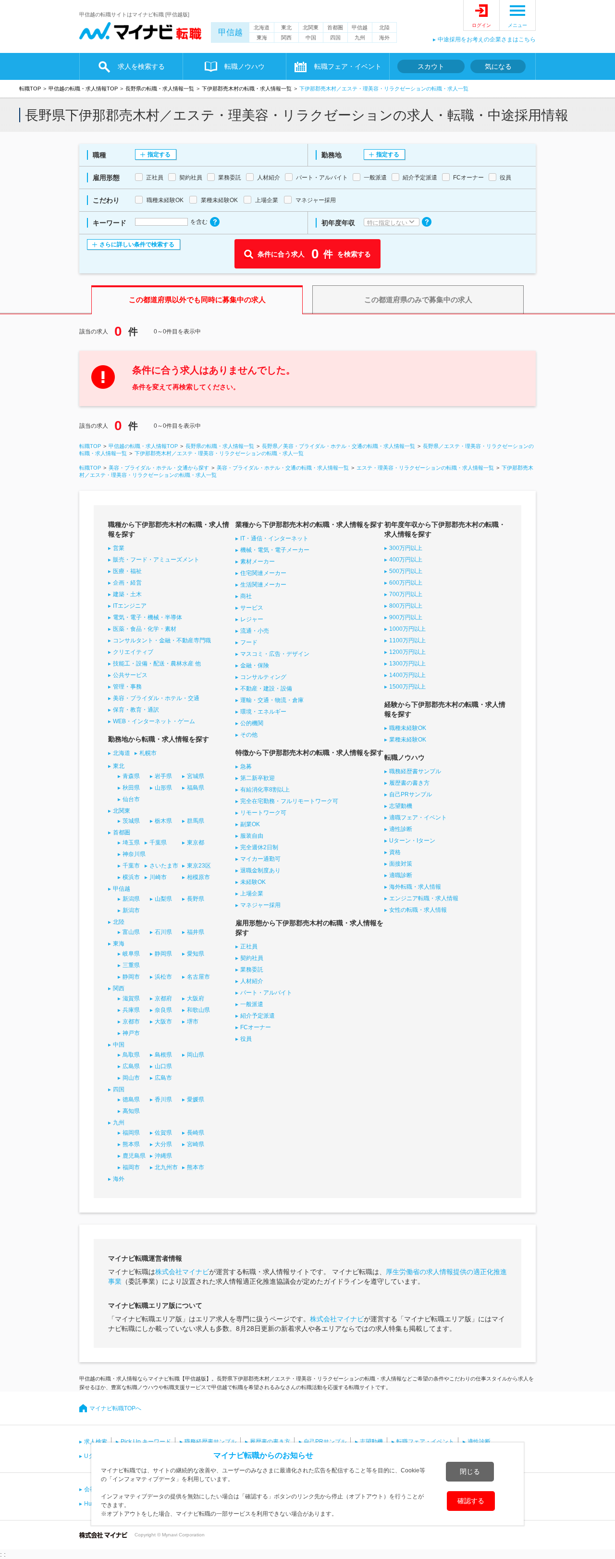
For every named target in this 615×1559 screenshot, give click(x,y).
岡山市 (131, 1077)
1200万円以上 (407, 652)
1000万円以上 (407, 629)
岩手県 (163, 776)
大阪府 (195, 998)
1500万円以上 (407, 686)
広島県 (131, 1066)
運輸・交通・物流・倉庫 (272, 700)
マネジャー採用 (260, 905)
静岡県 (163, 953)
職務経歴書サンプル (415, 771)
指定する (159, 154)
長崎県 (195, 1132)
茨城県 (131, 821)
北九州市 (166, 1167)
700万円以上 (405, 594)
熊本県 (131, 1144)
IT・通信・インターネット (274, 538)
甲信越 (230, 32)
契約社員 (251, 958)
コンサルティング (263, 677)
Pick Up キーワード (146, 1441)
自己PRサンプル (410, 794)
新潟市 (131, 910)
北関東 (311, 27)
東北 (286, 27)
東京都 (195, 842)
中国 (311, 37)
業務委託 (251, 969)
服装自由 (251, 835)
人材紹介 (251, 981)
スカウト (431, 66)
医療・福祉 (127, 571)
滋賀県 (131, 998)
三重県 (131, 965)
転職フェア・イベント (425, 1441)
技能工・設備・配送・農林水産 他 (157, 663)
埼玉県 (131, 842)
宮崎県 (195, 1144)
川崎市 (158, 877)
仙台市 (131, 799)
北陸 (384, 27)
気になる (498, 66)
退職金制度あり (260, 870)
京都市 (131, 1021)
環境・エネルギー (263, 711)
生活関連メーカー (263, 584)
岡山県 (195, 1054)
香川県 (163, 1099)
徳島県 (131, 1099)
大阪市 (163, 1021)
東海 (262, 37)
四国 (335, 37)
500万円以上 (405, 571)
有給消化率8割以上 (265, 789)
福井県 (195, 932)
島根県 (163, 1054)
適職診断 (400, 875)
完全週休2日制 (259, 847)
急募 (246, 766)
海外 (384, 37)
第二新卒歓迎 (257, 778)
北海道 (262, 27)
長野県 (195, 898)
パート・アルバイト (266, 992)
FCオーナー (255, 1027)
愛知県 (195, 953)
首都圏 (335, 27)
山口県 (163, 1066)
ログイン (481, 25)
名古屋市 (198, 976)
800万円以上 (405, 605)
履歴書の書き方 (409, 783)
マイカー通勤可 (260, 859)
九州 (360, 37)
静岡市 (131, 976)
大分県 (163, 1144)
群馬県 (195, 821)
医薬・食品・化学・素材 (144, 629)
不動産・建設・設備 (266, 688)
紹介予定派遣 (257, 1015)
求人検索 (95, 1441)
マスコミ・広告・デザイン (274, 654)
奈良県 (163, 1010)
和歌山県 (198, 1010)
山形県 (163, 787)
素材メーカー (257, 561)
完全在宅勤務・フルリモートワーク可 (289, 801)
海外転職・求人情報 (415, 886)
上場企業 (251, 893)
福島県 (195, 787)
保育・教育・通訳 (136, 709)
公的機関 (251, 723)
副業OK (250, 824)
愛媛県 (195, 1099)
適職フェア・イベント (418, 817)
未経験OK (253, 882)
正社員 (249, 946)
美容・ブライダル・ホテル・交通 (156, 698)
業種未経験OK (407, 739)
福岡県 (131, 1132)
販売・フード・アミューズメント (156, 559)
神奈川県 (134, 854)
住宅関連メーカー (263, 573)
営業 (118, 548)
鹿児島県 (134, 1155)
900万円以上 (405, 617)
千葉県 (158, 842)
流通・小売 (254, 630)
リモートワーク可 (263, 812)
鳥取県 (131, 1054)
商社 (246, 596)
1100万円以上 (407, 640)
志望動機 (400, 806)
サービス (251, 607)
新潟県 (131, 898)
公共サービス (130, 675)
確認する (470, 1501)
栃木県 (163, 821)
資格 (395, 852)
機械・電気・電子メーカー (274, 550)
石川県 (163, 932)
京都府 (163, 998)
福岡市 (131, 1167)
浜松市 (163, 976)
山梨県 (163, 898)
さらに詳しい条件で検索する (136, 244)
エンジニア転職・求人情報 (423, 898)
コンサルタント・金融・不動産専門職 (162, 640)
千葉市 (131, 865)
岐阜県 (131, 953)
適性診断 (400, 829)
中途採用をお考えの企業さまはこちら (487, 39)
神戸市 (131, 1033)
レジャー (251, 619)
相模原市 (198, 877)
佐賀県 (163, 1132)
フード (249, 642)
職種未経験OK (407, 728)
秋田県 (131, 787)
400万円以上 (405, 559)
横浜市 (131, 877)
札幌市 (148, 753)
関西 (286, 37)
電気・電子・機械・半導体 (147, 617)
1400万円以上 (407, 675)
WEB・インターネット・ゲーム (154, 721)
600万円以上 (405, 582)
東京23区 (199, 865)
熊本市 (195, 1167)
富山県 (131, 932)
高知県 (131, 1111)
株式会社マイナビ (182, 1272)
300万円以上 (405, 548)
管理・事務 (127, 686)
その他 (249, 734)
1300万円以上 (407, 663)
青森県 (131, 776)
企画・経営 (127, 582)
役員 (246, 1038)
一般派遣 (251, 1004)
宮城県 (195, 776)
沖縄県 (163, 1155)
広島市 (163, 1077)
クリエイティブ (133, 652)
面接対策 (400, 863)
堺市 (192, 1021)
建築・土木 (127, 594)
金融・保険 (254, 665)
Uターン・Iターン (412, 840)
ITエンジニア (130, 605)
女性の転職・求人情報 (418, 910)
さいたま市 (163, 865)
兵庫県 (131, 1010)
